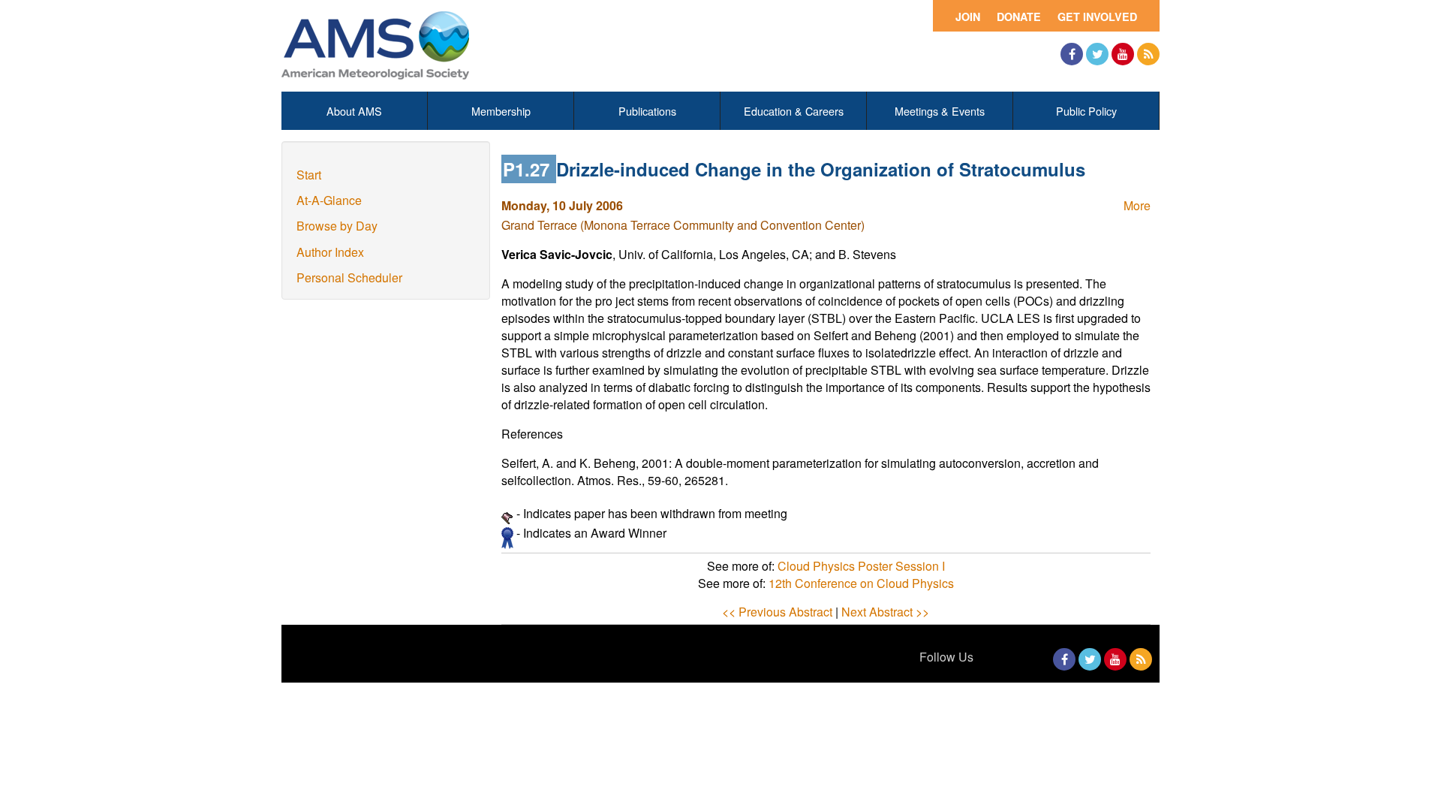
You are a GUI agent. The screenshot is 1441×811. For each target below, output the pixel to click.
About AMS (354, 111)
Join (967, 16)
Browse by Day (337, 225)
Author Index (330, 252)
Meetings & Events (940, 111)
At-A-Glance (329, 200)
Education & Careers (794, 111)
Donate (1019, 16)
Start (308, 174)
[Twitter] (1097, 54)
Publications (647, 111)
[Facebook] (1071, 54)
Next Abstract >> (885, 611)
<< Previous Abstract (777, 611)
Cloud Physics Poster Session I (861, 565)
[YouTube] (1123, 54)
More (1137, 205)
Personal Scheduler (349, 277)
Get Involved (1097, 16)
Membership (501, 111)
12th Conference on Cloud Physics (861, 583)
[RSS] (1148, 54)
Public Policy (1086, 111)
